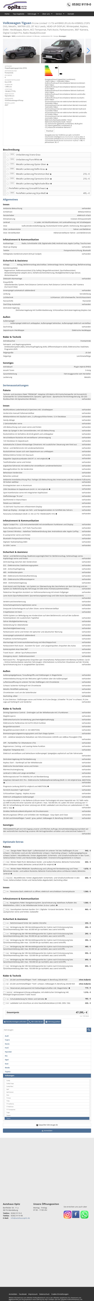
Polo (7, 1095)
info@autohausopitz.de (20, 1218)
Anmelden (13, 1294)
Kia (6, 1056)
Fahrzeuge (32, 14)
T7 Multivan (9, 1106)
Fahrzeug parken (54, 1022)
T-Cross (8, 1098)
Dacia (7, 1044)
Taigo (8, 1112)
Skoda (7, 1068)
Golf (7, 1089)
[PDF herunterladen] (67, 71)
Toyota (7, 1072)
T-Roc (8, 1101)
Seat (6, 1064)
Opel (7, 1060)
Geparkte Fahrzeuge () (48, 1125)
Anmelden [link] (48, 1130)
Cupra (7, 1040)
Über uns (46, 14)
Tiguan (8, 1118)
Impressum (33, 1294)
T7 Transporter (10, 1109)
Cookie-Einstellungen (60, 1294)
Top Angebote (18, 14)
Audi (7, 1036)
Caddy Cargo (10, 1083)
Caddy (8, 1080)
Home (7, 14)
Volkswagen (9, 1076)
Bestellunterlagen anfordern (16, 1022)
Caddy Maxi (9, 1086)
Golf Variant (9, 1092)
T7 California (10, 1104)
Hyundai (8, 1052)
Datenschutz (44, 1294)
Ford (6, 1048)
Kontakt (71, 14)
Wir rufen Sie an (37, 1022)
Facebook (23, 1294)
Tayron (8, 1115)
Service (59, 14)
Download (49, 131)
